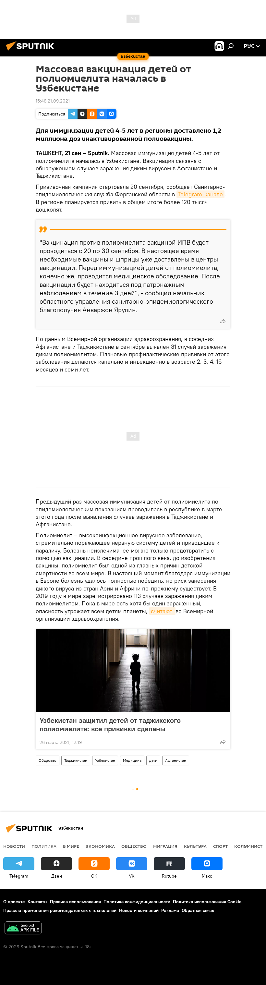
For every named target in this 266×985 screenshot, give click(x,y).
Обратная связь (198, 910)
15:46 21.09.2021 (53, 101)
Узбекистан (105, 760)
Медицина (132, 760)
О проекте (14, 902)
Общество (47, 760)
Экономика (100, 846)
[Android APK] (23, 928)
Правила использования (75, 902)
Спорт (220, 846)
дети (153, 760)
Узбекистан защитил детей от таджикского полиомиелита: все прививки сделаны (110, 724)
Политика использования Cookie (207, 902)
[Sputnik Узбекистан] (31, 52)
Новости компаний (139, 910)
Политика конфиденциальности (136, 902)
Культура (195, 846)
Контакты (37, 902)
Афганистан (175, 760)
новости (14, 846)
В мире (71, 846)
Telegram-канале (200, 194)
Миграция (165, 846)
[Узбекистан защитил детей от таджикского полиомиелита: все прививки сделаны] (133, 670)
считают (162, 611)
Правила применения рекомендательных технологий (59, 910)
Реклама (170, 910)
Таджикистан (75, 760)
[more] (222, 321)
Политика (43, 846)
